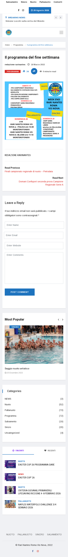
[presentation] (56, 17)
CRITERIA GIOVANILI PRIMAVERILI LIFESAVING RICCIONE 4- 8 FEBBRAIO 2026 (39, 492)
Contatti (58, 2)
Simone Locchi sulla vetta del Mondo (25, 21)
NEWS (8, 399)
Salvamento (12, 2)
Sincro (24, 2)
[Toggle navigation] (61, 32)
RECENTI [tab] (51, 450)
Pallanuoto (45, 2)
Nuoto (33, 2)
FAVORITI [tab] (19, 450)
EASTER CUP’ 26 (26, 477)
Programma (18, 45)
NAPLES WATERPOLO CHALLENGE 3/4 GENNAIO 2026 (37, 506)
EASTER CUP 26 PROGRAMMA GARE (36, 464)
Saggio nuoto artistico (17, 368)
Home (7, 45)
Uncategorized (12, 433)
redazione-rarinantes (15, 64)
